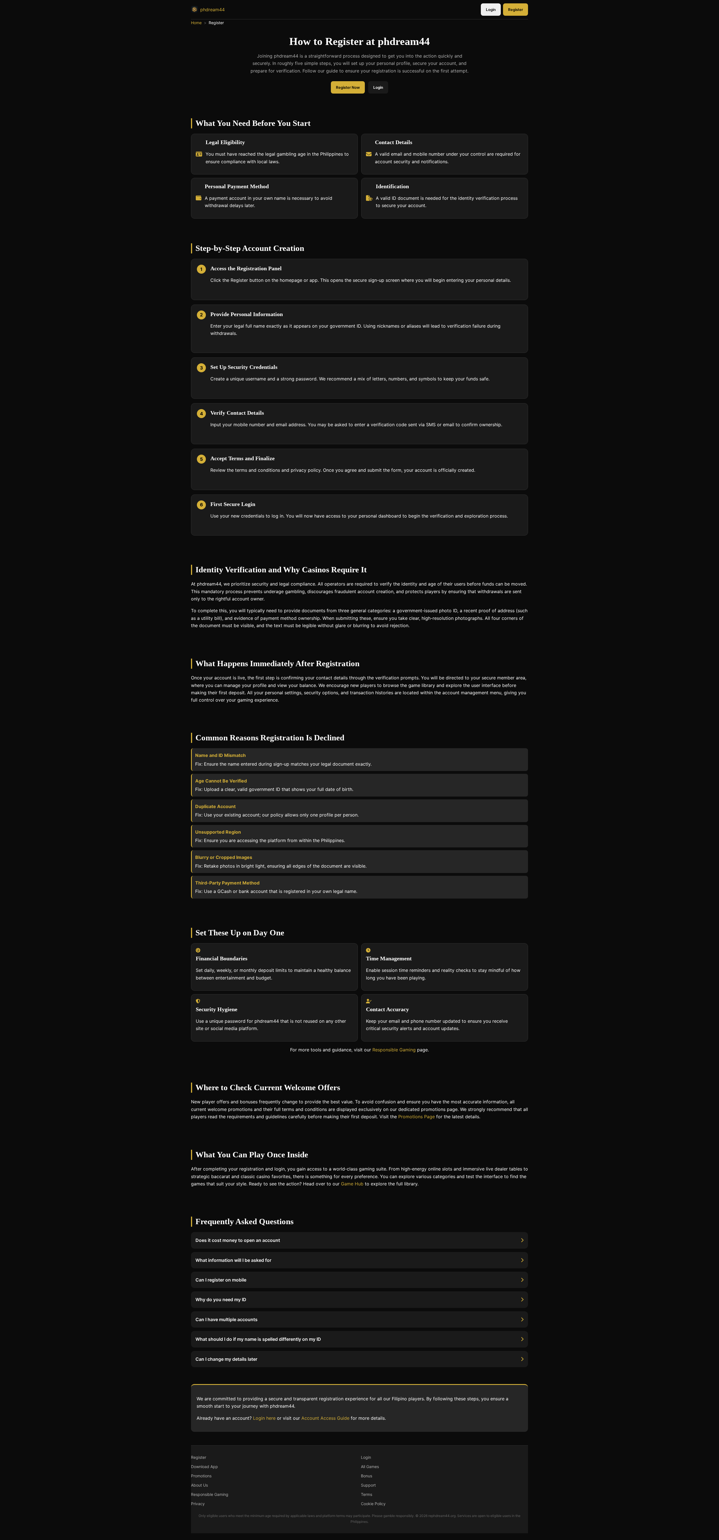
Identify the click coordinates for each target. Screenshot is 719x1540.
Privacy (198, 1503)
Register (515, 9)
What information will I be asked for (233, 1260)
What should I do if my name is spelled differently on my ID (258, 1339)
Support (368, 1485)
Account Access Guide (325, 1418)
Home (196, 22)
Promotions (201, 1475)
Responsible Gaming (394, 1050)
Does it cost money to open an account (237, 1240)
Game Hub (352, 1184)
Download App (204, 1466)
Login (491, 9)
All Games (370, 1466)
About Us (199, 1485)
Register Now (348, 87)
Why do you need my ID (220, 1299)
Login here (264, 1418)
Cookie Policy (373, 1503)
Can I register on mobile (220, 1280)
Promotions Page (416, 1116)
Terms (366, 1494)
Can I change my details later (226, 1359)
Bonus (366, 1475)
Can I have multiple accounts (226, 1319)
